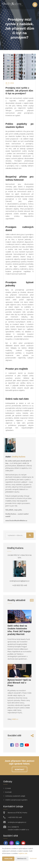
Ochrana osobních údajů (15, 796)
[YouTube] (27, 746)
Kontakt (19, 769)
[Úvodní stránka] (13, 4)
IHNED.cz (15, 719)
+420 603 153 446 (15, 817)
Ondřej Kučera (18, 457)
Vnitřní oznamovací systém (16, 800)
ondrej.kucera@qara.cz (17, 822)
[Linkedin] (21, 746)
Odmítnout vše (21, 858)
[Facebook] (12, 746)
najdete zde (22, 853)
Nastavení (33, 858)
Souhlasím (8, 858)
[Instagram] (17, 746)
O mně (8, 788)
